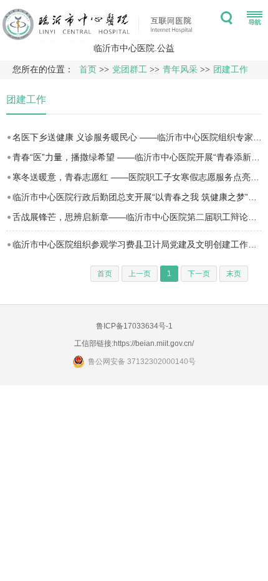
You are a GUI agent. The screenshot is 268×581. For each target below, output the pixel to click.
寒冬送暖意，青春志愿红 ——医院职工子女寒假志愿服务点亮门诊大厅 (137, 177)
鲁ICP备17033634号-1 (134, 326)
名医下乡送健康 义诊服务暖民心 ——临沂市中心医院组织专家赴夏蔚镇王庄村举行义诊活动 (137, 137)
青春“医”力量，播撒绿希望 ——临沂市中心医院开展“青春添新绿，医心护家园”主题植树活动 (137, 157)
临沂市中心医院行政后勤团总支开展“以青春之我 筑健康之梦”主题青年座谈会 (137, 197)
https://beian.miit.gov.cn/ (153, 343)
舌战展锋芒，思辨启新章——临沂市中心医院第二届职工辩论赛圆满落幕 (137, 217)
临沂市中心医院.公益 (134, 48)
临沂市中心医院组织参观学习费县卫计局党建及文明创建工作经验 (137, 244)
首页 (88, 69)
